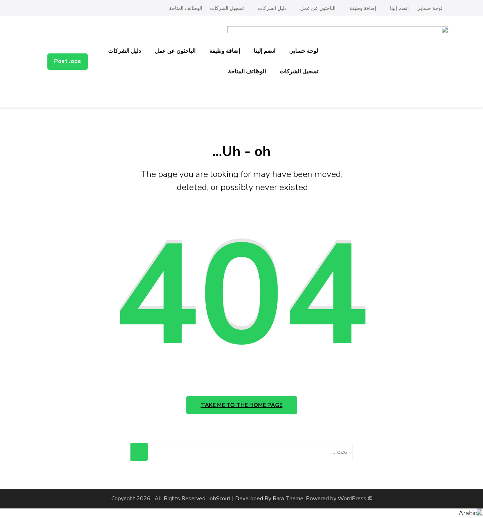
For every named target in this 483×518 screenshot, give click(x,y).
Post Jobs (67, 61)
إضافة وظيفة (362, 8)
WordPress (352, 498)
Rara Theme (288, 498)
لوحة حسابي (429, 8)
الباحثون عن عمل (318, 8)
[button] (241, 513)
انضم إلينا (399, 8)
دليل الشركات (272, 8)
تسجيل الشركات (227, 8)
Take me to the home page (242, 405)
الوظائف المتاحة (185, 8)
